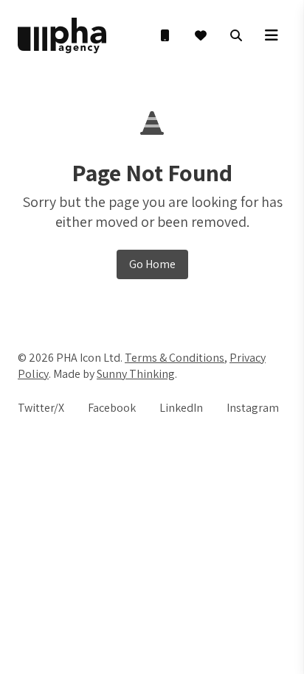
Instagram (253, 407)
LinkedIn (181, 407)
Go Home (152, 264)
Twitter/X (41, 407)
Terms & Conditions (174, 357)
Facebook (112, 407)
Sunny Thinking (136, 374)
